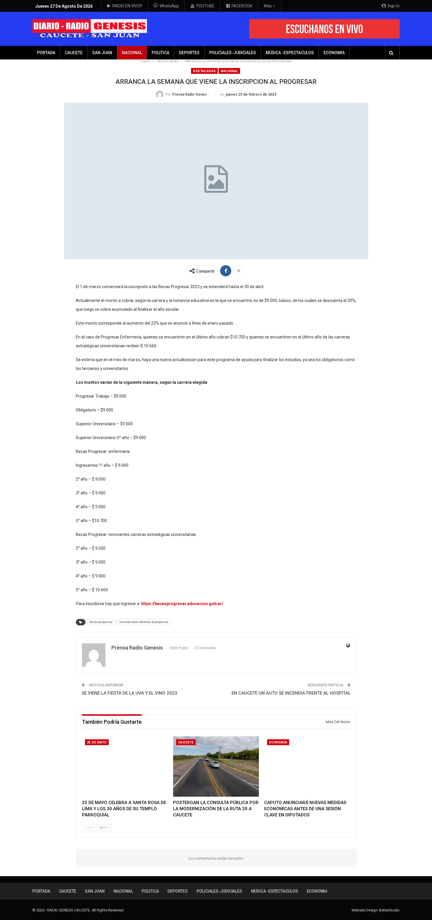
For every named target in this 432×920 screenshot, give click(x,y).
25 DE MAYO (97, 742)
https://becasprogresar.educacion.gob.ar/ (182, 603)
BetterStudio (389, 910)
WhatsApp (169, 6)
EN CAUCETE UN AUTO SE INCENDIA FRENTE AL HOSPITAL (291, 693)
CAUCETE (74, 52)
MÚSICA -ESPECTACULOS (290, 52)
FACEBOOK (242, 6)
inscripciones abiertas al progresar (143, 622)
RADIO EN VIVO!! (127, 6)
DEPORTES (189, 52)
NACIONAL (132, 52)
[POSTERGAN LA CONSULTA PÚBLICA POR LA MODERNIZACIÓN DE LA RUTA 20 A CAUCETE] (216, 766)
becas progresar (101, 622)
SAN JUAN (102, 52)
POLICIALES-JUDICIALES (232, 52)
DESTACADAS (204, 71)
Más (268, 6)
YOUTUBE (205, 6)
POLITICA (160, 52)
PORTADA (46, 52)
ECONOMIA (334, 52)
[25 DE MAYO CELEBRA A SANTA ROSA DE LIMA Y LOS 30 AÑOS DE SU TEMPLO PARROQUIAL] (125, 766)
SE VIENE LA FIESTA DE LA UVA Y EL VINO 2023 (129, 693)
